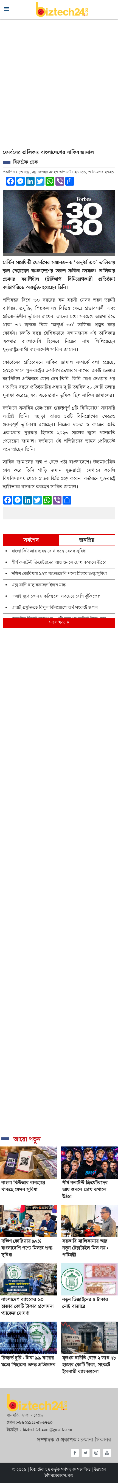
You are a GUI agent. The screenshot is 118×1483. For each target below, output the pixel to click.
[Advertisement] (59, 81)
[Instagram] (96, 1453)
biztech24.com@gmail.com (47, 1430)
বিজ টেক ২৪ (40, 1470)
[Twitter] (86, 1453)
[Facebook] (75, 1453)
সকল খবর (58, 623)
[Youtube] (107, 1453)
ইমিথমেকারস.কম (59, 1476)
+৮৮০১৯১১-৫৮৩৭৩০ (35, 1423)
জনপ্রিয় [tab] (86, 540)
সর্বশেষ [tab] (31, 540)
